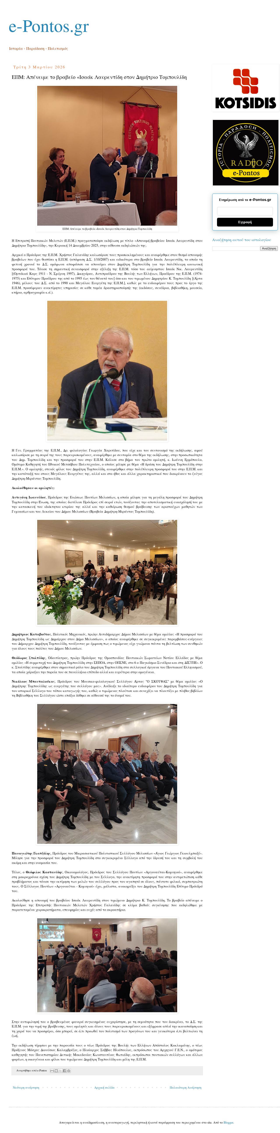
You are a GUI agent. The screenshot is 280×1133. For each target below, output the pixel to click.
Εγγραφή (245, 222)
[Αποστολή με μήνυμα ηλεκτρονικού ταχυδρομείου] (52, 1071)
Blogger (228, 1122)
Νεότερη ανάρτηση (26, 1087)
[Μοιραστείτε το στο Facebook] (64, 1071)
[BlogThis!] (56, 1071)
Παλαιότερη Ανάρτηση (185, 1087)
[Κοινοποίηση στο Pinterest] (68, 1071)
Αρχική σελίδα (104, 1087)
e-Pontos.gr (49, 25)
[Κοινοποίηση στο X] (60, 1071)
